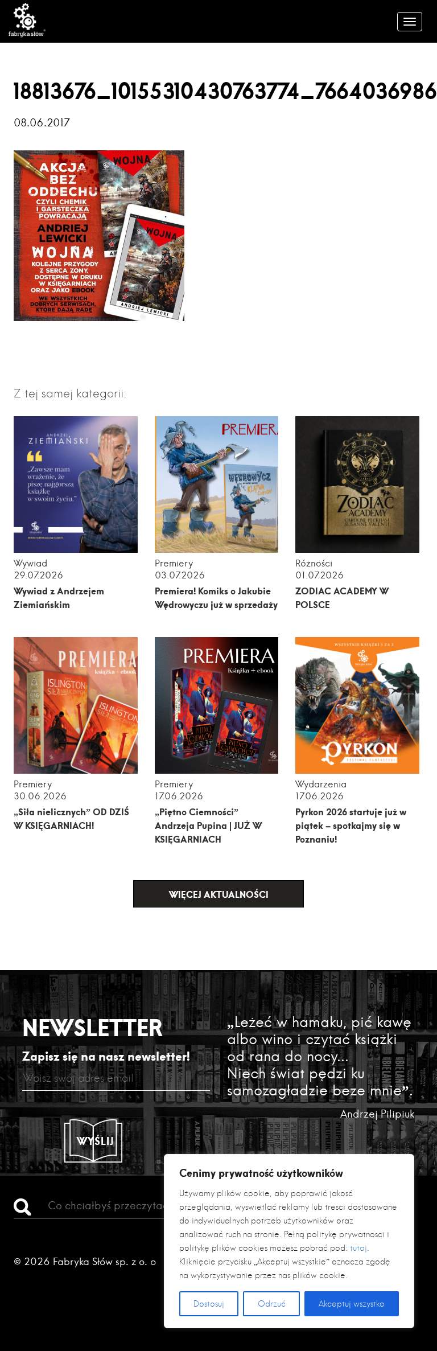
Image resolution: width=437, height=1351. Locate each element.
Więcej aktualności (219, 894)
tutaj (358, 1248)
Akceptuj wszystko (352, 1304)
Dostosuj (208, 1304)
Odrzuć (272, 1304)
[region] (289, 1241)
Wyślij (95, 1141)
